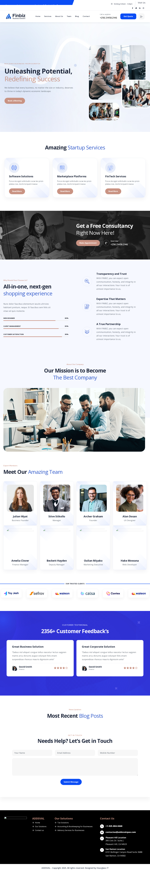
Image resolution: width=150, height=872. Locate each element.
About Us (59, 16)
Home (37, 16)
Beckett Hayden (57, 560)
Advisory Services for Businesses (70, 830)
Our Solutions (40, 826)
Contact (86, 16)
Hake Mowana (130, 560)
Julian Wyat (20, 516)
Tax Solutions (63, 822)
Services (47, 16)
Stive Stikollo (56, 516)
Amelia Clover (20, 560)
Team (69, 16)
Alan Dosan (130, 516)
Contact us (39, 830)
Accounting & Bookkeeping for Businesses (75, 826)
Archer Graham (93, 516)
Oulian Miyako (93, 560)
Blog (77, 16)
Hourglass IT (103, 868)
